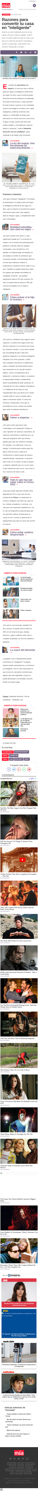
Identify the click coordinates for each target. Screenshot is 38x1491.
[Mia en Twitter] (14, 1459)
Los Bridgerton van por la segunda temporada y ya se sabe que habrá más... (26, 722)
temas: (5, 759)
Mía (12, 1473)
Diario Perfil (11, 1463)
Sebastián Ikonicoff (21, 752)
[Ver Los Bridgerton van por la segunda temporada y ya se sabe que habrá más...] (11, 719)
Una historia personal (24, 730)
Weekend (29, 1467)
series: (5, 755)
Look (28, 1470)
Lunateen (19, 1473)
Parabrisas (9, 1470)
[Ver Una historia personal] (11, 729)
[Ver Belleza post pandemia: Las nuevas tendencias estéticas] (11, 710)
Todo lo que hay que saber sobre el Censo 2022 (22, 482)
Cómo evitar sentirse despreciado (21, 533)
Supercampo (20, 1470)
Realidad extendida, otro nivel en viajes (21, 228)
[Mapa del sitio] (27, 1459)
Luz (34, 1470)
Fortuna (12, 1467)
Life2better (14, 755)
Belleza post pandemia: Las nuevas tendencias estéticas (26, 711)
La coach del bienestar (22, 650)
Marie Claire (30, 1463)
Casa (11, 759)
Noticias (20, 1463)
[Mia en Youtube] (19, 1459)
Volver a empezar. (20, 417)
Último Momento (7, 9)
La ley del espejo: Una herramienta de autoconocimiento (22, 145)
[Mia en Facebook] (10, 1459)
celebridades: (8, 752)
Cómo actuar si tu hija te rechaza (22, 298)
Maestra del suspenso (13, 1430)
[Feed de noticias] (23, 1459)
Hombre (20, 1467)
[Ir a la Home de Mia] (19, 1452)
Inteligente (19, 759)
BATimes (28, 1473)
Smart (27, 759)
